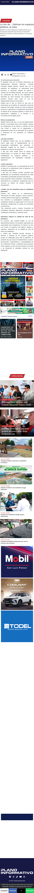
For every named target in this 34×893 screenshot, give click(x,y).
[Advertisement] (17, 355)
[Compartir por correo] (11, 74)
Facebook (12, 890)
